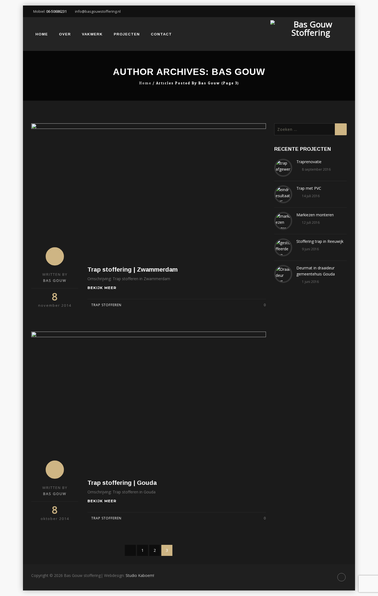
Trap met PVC (308, 188)
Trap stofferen (106, 305)
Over (65, 34)
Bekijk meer (102, 287)
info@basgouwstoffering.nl (98, 11)
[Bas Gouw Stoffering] (310, 34)
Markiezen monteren (315, 214)
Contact (161, 34)
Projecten (127, 34)
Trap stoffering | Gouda (122, 482)
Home (41, 34)
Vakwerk (92, 34)
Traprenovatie (309, 161)
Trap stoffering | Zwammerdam (132, 269)
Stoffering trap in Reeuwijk (319, 241)
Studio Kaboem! (140, 575)
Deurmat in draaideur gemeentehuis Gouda (315, 271)
